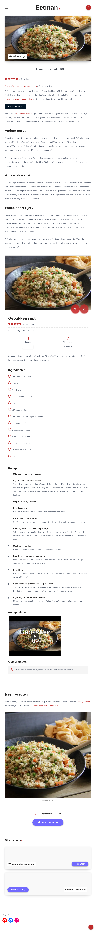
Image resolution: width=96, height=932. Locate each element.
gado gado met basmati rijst (46, 706)
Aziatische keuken (24, 114)
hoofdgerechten (83, 702)
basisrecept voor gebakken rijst (18, 99)
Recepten (16, 86)
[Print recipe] (84, 308)
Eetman (46, 7)
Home (7, 86)
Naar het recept (16, 106)
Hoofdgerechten (30, 86)
